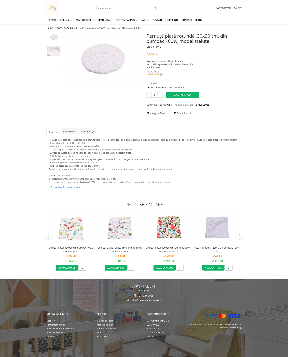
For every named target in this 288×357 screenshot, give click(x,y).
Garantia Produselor (106, 328)
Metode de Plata (104, 320)
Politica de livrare (54, 332)
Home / (50, 27)
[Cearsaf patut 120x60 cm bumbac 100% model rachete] (120, 228)
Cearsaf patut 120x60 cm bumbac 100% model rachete (120, 249)
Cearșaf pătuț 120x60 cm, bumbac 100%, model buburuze (168, 249)
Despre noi (51, 320)
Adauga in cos (182, 95)
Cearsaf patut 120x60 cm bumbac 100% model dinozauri (71, 249)
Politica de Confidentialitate (60, 328)
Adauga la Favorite (158, 113)
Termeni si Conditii (55, 324)
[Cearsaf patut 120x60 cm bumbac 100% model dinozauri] (71, 228)
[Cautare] (155, 8)
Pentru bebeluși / (66, 27)
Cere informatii (184, 113)
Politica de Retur (104, 324)
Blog (198, 19)
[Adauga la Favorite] (82, 268)
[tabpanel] (102, 58)
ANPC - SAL (102, 336)
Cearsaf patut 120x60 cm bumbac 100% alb (217, 249)
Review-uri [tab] (87, 131)
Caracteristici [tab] (70, 131)
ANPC (99, 332)
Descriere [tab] (54, 131)
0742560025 (146, 295)
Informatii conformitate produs (64, 187)
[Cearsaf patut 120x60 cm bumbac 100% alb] (217, 228)
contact (50, 336)
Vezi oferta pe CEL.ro (57, 348)
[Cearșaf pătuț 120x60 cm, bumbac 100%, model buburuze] (168, 228)
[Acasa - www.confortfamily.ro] (67, 8)
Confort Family (153, 46)
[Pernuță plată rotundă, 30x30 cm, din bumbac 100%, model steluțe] (102, 58)
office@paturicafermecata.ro (145, 300)
